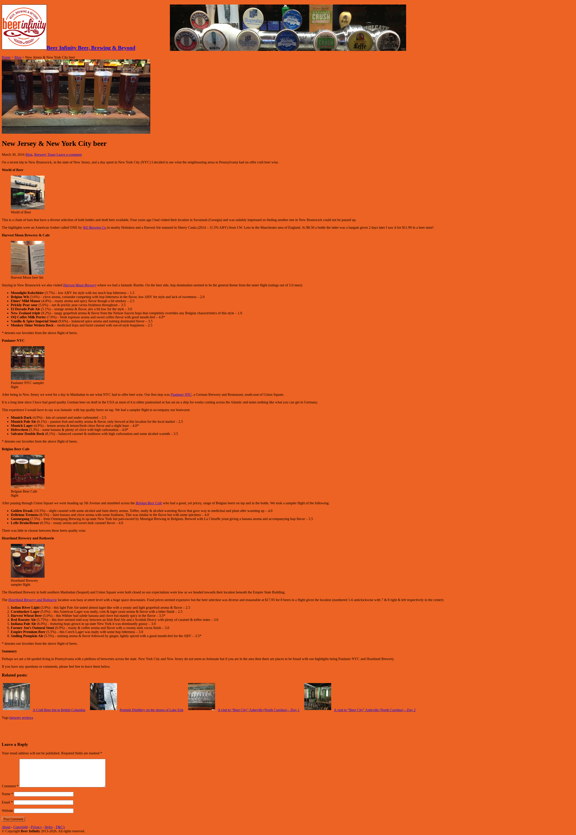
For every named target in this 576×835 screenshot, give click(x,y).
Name (7, 794)
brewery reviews (21, 718)
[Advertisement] (54, 730)
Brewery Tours (45, 154)
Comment (10, 786)
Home (6, 57)
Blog (17, 57)
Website (7, 810)
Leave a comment (69, 154)
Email (7, 802)
